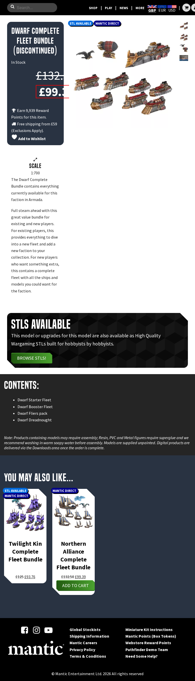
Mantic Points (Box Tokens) (150, 636)
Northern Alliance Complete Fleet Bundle (73, 555)
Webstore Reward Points (148, 642)
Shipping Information (89, 636)
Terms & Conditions (88, 656)
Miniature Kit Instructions (149, 629)
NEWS (124, 8)
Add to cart (75, 585)
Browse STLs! (31, 358)
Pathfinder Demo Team (146, 649)
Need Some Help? (141, 656)
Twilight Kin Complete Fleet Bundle (25, 551)
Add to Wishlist (32, 138)
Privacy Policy (82, 649)
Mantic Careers (83, 642)
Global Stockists (85, 629)
